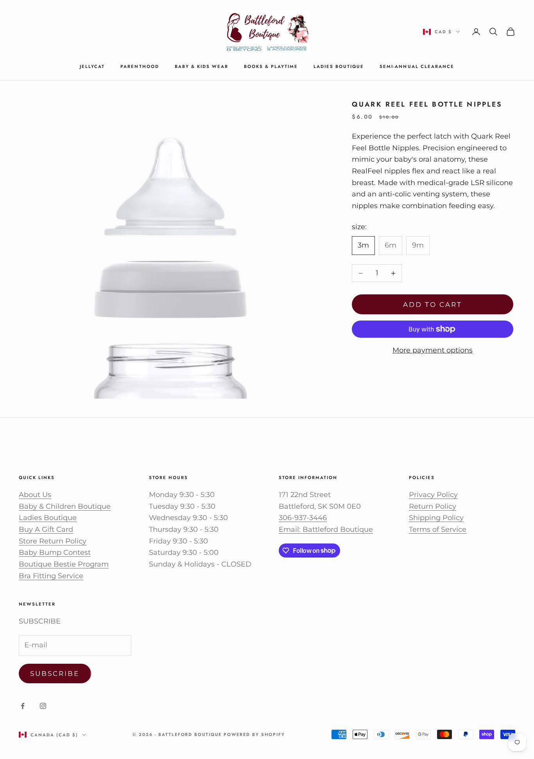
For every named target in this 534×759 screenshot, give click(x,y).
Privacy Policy (433, 494)
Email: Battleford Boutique (326, 529)
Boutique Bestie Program (64, 564)
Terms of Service (437, 529)
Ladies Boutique (339, 66)
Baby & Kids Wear (201, 66)
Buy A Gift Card (46, 529)
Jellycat (92, 66)
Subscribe (55, 673)
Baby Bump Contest (55, 552)
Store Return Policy (52, 541)
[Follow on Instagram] (43, 706)
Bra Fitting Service (51, 576)
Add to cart (432, 304)
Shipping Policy (436, 517)
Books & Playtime (271, 66)
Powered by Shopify (254, 734)
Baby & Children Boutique (65, 506)
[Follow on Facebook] (23, 706)
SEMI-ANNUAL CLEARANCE (417, 66)
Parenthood (139, 66)
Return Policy (432, 506)
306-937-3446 (303, 517)
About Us (35, 494)
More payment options (432, 350)
